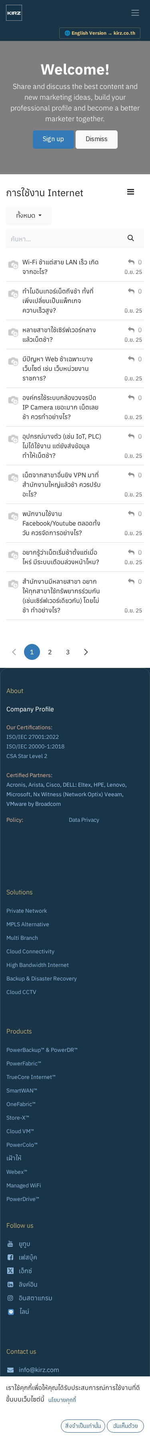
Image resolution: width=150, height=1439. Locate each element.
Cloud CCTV (21, 992)
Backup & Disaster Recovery (41, 978)
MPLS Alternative (27, 924)
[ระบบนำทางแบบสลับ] (135, 13)
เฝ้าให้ (14, 1158)
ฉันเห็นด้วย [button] (125, 1426)
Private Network (26, 910)
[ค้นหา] (131, 238)
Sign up (53, 139)
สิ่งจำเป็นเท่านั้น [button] (83, 1426)
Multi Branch (22, 937)
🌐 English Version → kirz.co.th (99, 33)
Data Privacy (84, 819)
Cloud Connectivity (30, 951)
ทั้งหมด (26, 216)
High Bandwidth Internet (37, 965)
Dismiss (97, 139)
